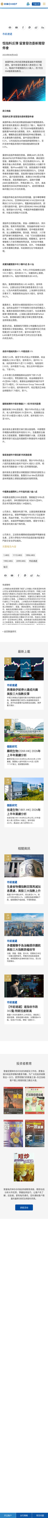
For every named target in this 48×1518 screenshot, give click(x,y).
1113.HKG (17, 555)
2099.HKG (20, 561)
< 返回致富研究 (9, 631)
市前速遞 (33, 561)
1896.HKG (30, 555)
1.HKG (6, 555)
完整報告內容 (9, 546)
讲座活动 (24, 1207)
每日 (5, 567)
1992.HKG (8, 561)
